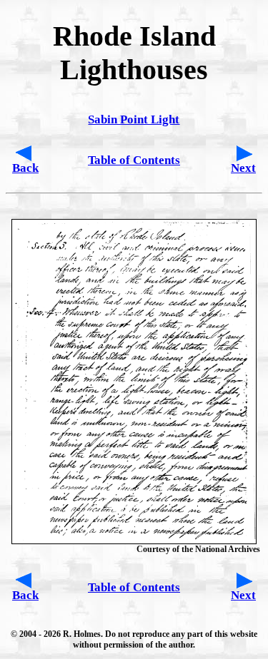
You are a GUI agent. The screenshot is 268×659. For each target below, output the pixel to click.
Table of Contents (134, 160)
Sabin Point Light (133, 119)
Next (243, 168)
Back (25, 168)
